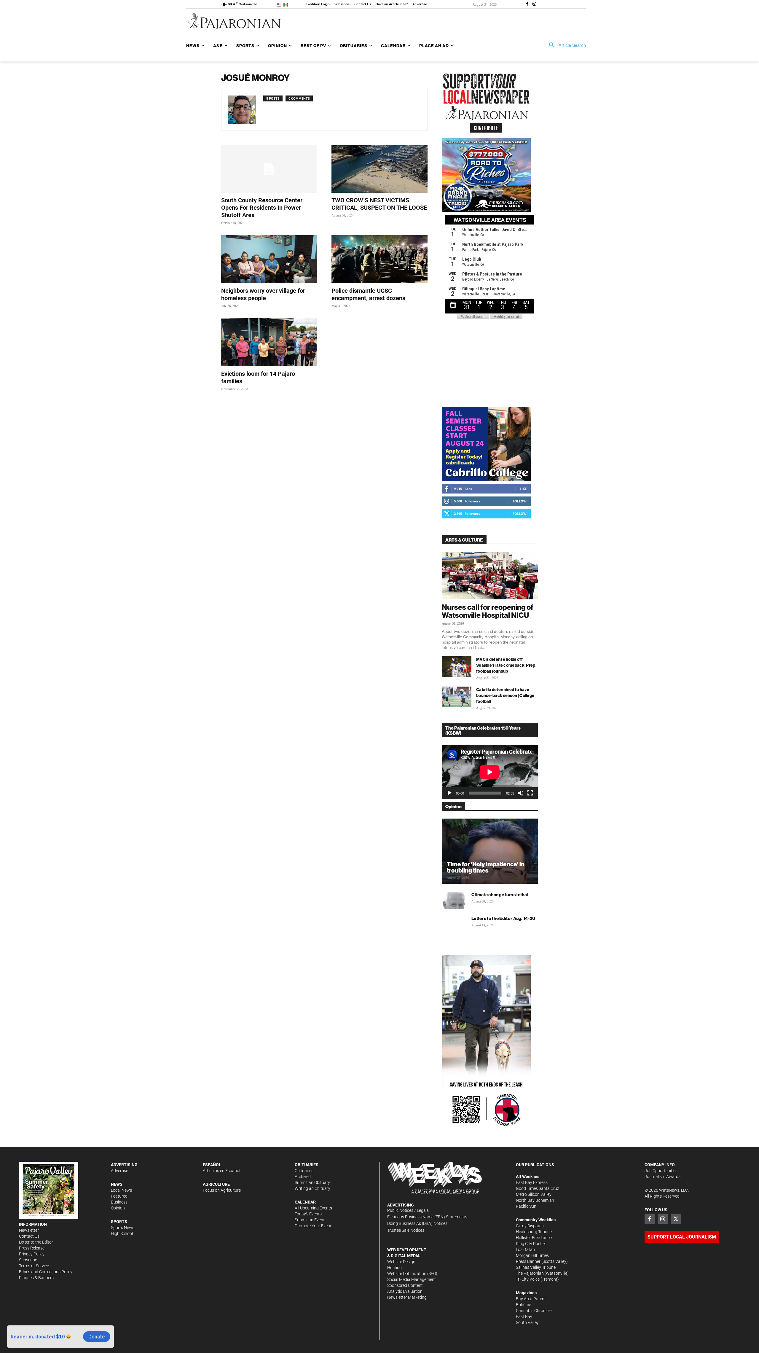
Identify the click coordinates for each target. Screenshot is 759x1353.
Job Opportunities (661, 1170)
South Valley (527, 1322)
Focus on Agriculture (222, 1190)
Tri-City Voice (528, 1279)
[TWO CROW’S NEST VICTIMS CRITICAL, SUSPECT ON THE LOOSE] (379, 169)
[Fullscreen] (530, 793)
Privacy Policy (31, 1254)
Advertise (119, 1170)
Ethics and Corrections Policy (45, 1271)
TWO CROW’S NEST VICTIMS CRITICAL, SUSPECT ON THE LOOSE (379, 204)
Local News (121, 1190)
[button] (565, 45)
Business (119, 1202)
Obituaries (304, 1170)
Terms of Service (34, 1265)
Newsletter (29, 1230)
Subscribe (28, 1260)
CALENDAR (305, 1202)
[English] (280, 4)
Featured (119, 1196)
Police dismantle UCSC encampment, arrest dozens (368, 294)
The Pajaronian (530, 1273)
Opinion (118, 1208)
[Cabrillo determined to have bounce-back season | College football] (456, 697)
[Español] (286, 4)
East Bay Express (532, 1182)
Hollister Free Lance (534, 1237)
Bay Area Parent (531, 1298)
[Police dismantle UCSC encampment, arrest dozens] (379, 259)
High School (122, 1233)
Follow (520, 501)
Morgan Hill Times (532, 1255)
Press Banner (528, 1261)
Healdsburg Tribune (534, 1231)
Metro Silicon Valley (533, 1194)
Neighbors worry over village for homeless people (263, 294)
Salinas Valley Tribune (536, 1267)
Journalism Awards (662, 1176)
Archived (303, 1176)
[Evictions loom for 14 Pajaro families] (269, 342)
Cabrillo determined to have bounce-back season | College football (505, 695)
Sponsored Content (405, 1285)
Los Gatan (525, 1249)
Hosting (394, 1267)
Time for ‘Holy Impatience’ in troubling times (485, 867)
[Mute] (521, 793)
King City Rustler (531, 1243)
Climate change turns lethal (499, 894)
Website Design (401, 1261)
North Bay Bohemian (535, 1200)
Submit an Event (310, 1219)
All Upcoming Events (313, 1208)
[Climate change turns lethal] (453, 900)
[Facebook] (527, 4)
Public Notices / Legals (408, 1210)
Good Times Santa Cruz (537, 1188)
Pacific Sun (526, 1206)
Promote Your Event (313, 1225)
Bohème (523, 1304)
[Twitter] (676, 1219)
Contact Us (29, 1236)
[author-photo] (245, 109)
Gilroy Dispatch (530, 1225)
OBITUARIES (306, 1164)
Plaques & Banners (36, 1277)
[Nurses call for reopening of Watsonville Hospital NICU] (490, 575)
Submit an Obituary (312, 1182)
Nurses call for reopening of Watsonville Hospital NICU (487, 611)
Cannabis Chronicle (533, 1310)
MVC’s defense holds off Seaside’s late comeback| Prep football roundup (505, 665)
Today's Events (308, 1214)
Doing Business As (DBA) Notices (417, 1223)
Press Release (31, 1248)
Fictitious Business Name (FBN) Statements (427, 1216)
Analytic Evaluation (404, 1291)
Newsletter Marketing (407, 1297)
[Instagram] (534, 4)
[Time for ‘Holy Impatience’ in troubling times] (490, 851)
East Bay (524, 1316)
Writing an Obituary (312, 1188)
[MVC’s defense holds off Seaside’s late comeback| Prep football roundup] (456, 666)
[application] (490, 772)
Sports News (122, 1227)
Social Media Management (411, 1279)
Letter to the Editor (36, 1242)
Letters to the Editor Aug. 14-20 (503, 918)
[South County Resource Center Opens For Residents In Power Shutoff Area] (269, 169)
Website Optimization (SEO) (412, 1273)
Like (523, 488)
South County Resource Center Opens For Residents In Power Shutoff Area (261, 208)
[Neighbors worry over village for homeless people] (269, 259)
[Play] (449, 793)
